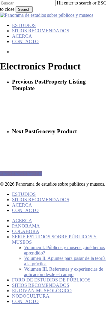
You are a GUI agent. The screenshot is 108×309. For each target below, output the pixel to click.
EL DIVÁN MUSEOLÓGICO (42, 290)
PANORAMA (26, 225)
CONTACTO (25, 210)
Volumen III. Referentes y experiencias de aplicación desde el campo (63, 271)
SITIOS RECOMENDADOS (40, 199)
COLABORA (25, 231)
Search (24, 9)
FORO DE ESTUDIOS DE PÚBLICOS (51, 279)
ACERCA (22, 204)
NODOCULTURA (31, 296)
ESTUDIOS (24, 194)
